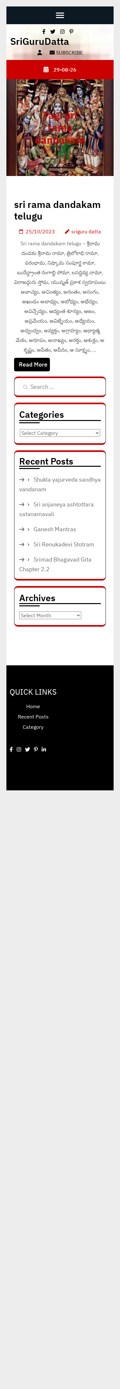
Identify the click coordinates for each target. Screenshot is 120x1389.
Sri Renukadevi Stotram (64, 544)
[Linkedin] (44, 749)
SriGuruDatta (39, 41)
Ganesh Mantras (55, 529)
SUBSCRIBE (69, 52)
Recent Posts (33, 716)
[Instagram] (19, 749)
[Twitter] (27, 749)
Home (33, 706)
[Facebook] (11, 749)
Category (33, 727)
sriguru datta (86, 231)
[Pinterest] (36, 749)
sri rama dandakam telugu (57, 210)
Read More (33, 364)
